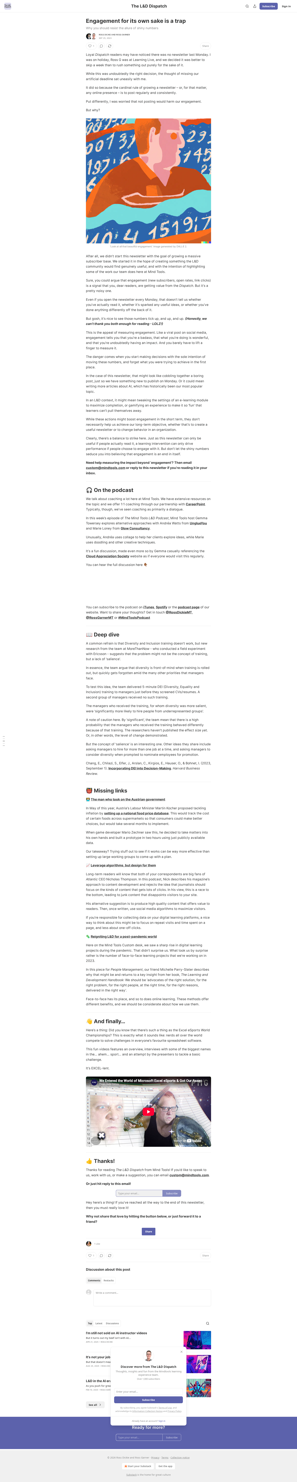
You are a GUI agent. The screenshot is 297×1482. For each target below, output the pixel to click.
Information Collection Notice (147, 1411)
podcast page (189, 607)
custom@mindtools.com (105, 468)
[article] (148, 1340)
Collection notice (180, 1457)
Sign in (286, 6)
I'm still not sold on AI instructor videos (116, 1333)
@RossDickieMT (179, 612)
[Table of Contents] (3, 741)
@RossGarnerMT (99, 618)
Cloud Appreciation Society (107, 556)
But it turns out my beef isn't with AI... (108, 1338)
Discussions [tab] (112, 1323)
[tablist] (101, 1280)
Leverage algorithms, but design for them (123, 865)
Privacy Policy (174, 1411)
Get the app (165, 1466)
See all (93, 1404)
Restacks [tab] (109, 1280)
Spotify (161, 607)
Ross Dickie (105, 34)
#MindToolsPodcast (134, 618)
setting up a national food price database (136, 813)
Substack (131, 1474)
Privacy (155, 1457)
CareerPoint (195, 504)
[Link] (81, 490)
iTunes (148, 607)
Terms (164, 1457)
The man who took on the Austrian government (128, 799)
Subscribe (268, 6)
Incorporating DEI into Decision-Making (139, 768)
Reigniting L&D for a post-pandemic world (124, 937)
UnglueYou (198, 523)
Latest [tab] (98, 1323)
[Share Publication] (254, 6)
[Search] (247, 6)
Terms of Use (165, 1407)
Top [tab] (90, 1323)
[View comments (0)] (101, 46)
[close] (181, 1351)
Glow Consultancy (135, 528)
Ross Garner (123, 34)
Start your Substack (139, 1466)
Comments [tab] (94, 1280)
